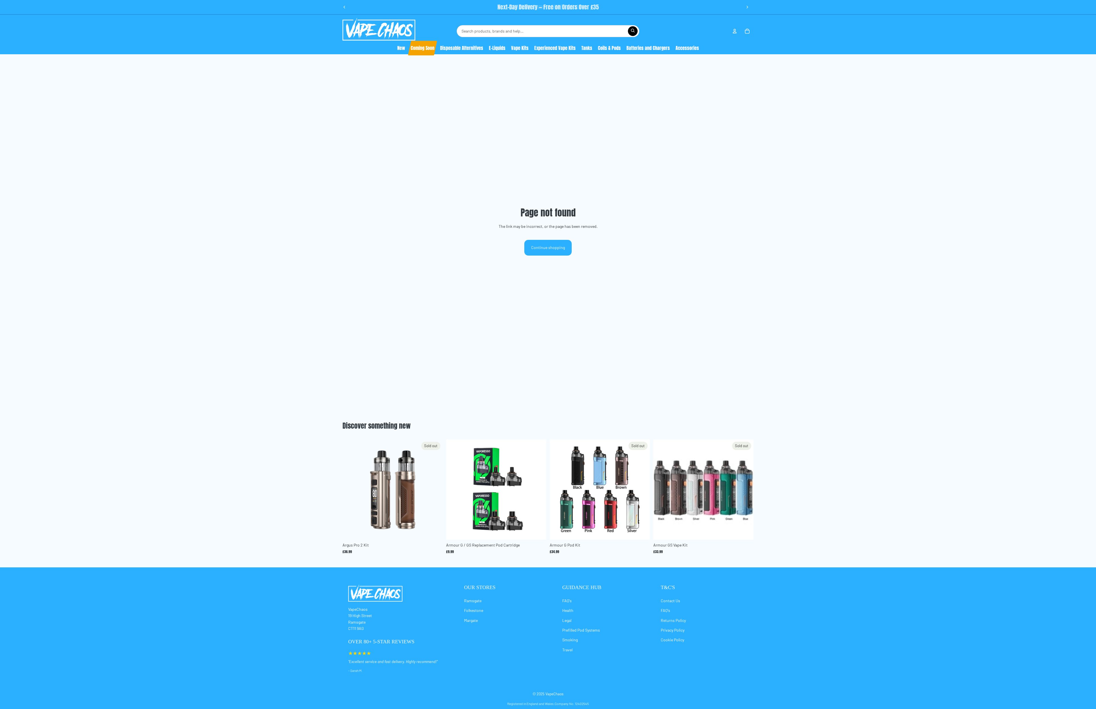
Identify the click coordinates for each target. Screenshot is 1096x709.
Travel (567, 649)
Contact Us (670, 600)
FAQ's (567, 600)
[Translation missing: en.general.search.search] (633, 31)
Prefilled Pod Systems (581, 630)
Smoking (570, 639)
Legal (566, 620)
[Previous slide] (344, 7)
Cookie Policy (672, 639)
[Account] (734, 31)
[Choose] (537, 531)
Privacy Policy (672, 630)
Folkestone (473, 610)
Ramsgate (472, 600)
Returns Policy (673, 620)
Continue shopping (548, 247)
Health (567, 610)
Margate (471, 620)
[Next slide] (747, 7)
